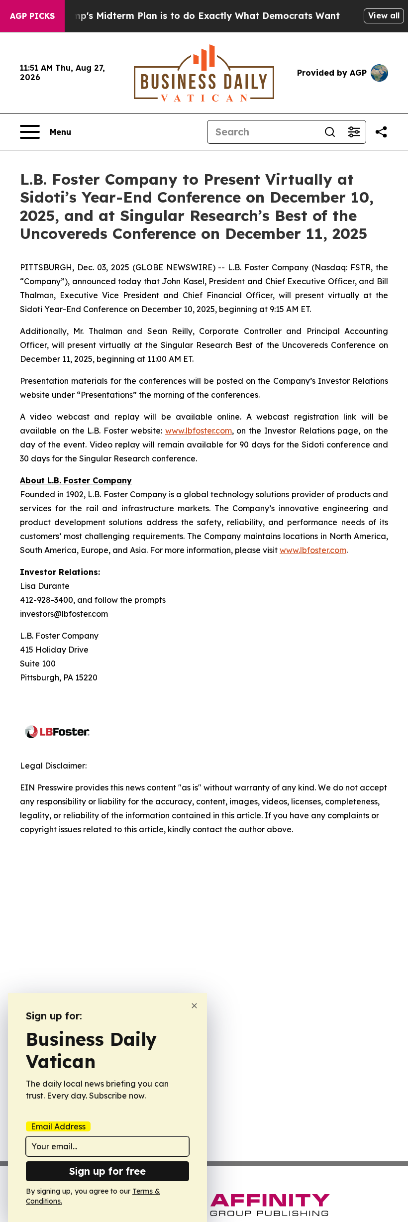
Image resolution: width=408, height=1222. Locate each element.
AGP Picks (32, 16)
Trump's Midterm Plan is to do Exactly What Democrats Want (198, 15)
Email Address (58, 1126)
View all (384, 15)
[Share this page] (381, 132)
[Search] (330, 131)
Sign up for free (107, 1171)
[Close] (194, 1005)
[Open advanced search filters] (354, 131)
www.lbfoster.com (198, 431)
